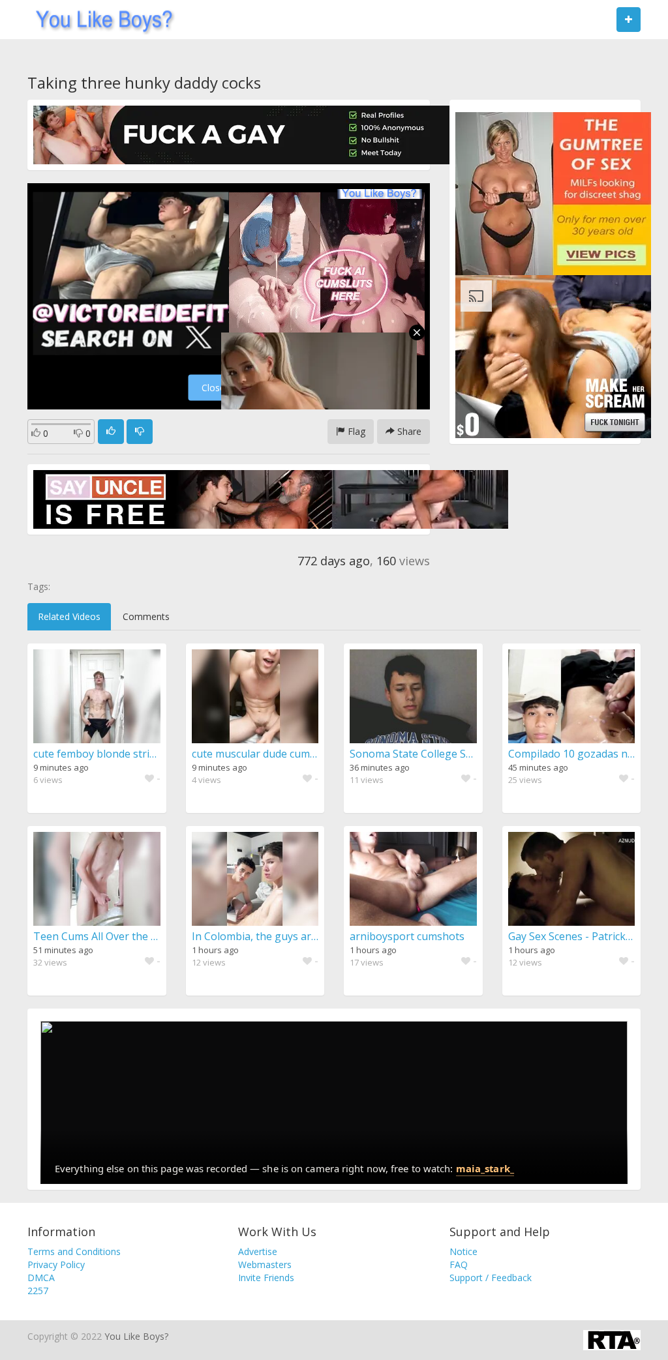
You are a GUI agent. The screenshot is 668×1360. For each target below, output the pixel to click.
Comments (146, 616)
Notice (463, 1251)
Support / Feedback (490, 1277)
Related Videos (69, 616)
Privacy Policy (56, 1264)
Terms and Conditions (74, 1251)
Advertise (257, 1251)
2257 (37, 1290)
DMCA (41, 1277)
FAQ (458, 1264)
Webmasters (265, 1264)
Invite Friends (266, 1277)
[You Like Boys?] (100, 19)
